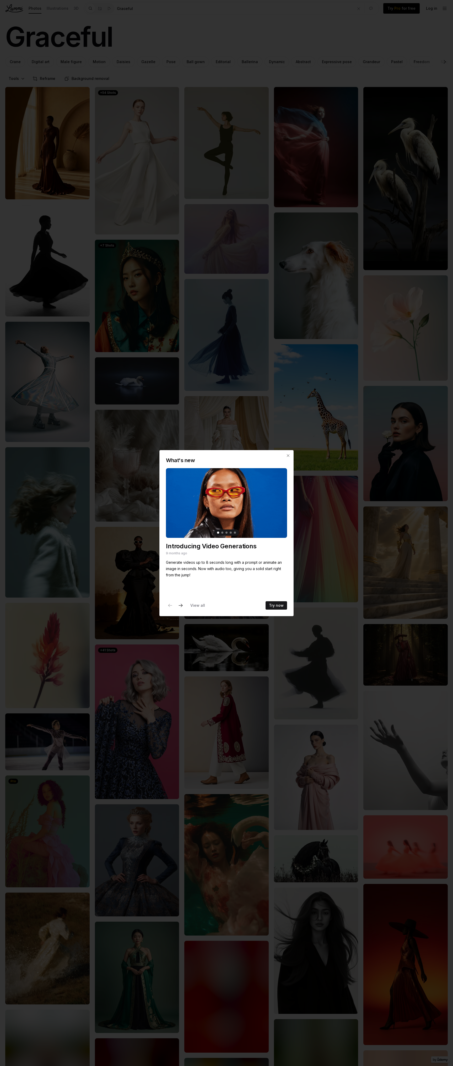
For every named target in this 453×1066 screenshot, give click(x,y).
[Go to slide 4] (231, 533)
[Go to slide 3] (226, 533)
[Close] (288, 455)
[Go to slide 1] (218, 533)
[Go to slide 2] (222, 533)
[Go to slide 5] (235, 533)
